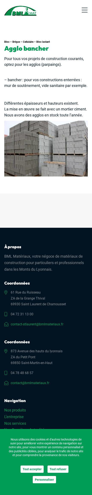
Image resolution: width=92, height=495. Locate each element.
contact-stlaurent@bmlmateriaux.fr (37, 324)
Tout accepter (32, 469)
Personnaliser (44, 479)
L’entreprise (14, 416)
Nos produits (15, 410)
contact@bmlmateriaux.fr (30, 383)
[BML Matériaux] (20, 10)
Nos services (15, 423)
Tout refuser (58, 469)
